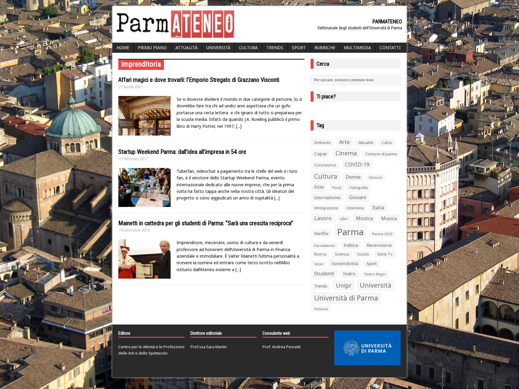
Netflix (321, 233)
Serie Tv (385, 254)
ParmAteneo (324, 245)
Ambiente (322, 142)
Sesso (318, 264)
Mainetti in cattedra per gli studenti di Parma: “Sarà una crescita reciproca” (205, 223)
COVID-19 (357, 164)
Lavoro (323, 218)
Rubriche (324, 47)
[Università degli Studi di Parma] (367, 348)
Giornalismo (327, 197)
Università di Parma (346, 298)
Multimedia (357, 47)
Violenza (321, 309)
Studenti (324, 273)
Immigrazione (326, 208)
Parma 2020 (382, 234)
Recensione (379, 245)
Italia (378, 207)
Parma (350, 232)
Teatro (349, 274)
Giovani (357, 197)
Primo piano (152, 47)
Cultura (248, 47)
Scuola (363, 254)
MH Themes (176, 380)
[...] (238, 126)
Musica (389, 218)
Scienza (342, 254)
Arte (344, 141)
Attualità (186, 47)
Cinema (346, 153)
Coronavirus (325, 165)
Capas (320, 154)
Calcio (387, 142)
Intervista (355, 208)
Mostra (364, 218)
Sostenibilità (345, 263)
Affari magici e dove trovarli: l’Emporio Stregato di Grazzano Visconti (198, 79)
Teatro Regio (375, 274)
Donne (353, 177)
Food (336, 187)
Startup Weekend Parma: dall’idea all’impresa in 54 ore (182, 151)
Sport (299, 47)
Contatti (390, 47)
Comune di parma (381, 154)
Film (319, 187)
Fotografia (359, 187)
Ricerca (320, 254)
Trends (274, 47)
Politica (351, 245)
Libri (344, 218)
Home (123, 47)
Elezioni (375, 177)
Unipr (343, 285)
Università (218, 47)
